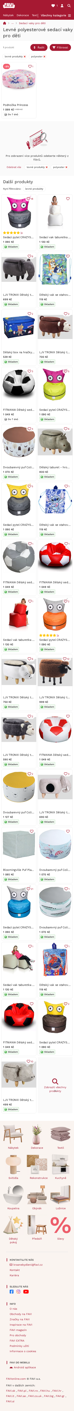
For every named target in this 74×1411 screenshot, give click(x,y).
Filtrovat (62, 47)
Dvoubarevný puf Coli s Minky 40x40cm (29, 812)
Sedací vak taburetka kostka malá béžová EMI (34, 985)
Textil (35, 15)
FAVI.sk (11, 1390)
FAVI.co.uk (35, 1396)
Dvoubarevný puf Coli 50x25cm (24, 467)
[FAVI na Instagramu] (18, 1292)
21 (32, 889)
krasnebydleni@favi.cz (28, 1264)
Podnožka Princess (15, 105)
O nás (13, 1308)
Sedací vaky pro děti (32, 23)
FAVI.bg (49, 1396)
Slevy (60, 1238)
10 (32, 1061)
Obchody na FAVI (21, 1314)
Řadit (41, 47)
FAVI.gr (60, 1396)
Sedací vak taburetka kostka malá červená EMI (34, 640)
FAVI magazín (18, 1329)
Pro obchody (18, 1335)
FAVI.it (10, 1396)
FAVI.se (22, 1396)
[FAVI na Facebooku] (11, 1292)
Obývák (37, 1208)
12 (68, 658)
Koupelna (13, 1208)
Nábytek (8, 15)
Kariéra (14, 1275)
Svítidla (13, 1177)
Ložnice (61, 1208)
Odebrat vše (14, 167)
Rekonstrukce (38, 1177)
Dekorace (23, 15)
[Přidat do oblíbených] (68, 198)
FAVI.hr (57, 1390)
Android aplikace (25, 1367)
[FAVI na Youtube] (26, 1292)
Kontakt (15, 1269)
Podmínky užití (19, 1345)
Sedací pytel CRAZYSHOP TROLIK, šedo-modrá (34, 927)
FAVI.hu (45, 1390)
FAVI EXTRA (17, 1340)
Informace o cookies (23, 1351)
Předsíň (37, 1238)
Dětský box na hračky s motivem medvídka (32, 352)
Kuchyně (60, 1177)
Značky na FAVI (20, 1319)
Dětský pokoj (13, 1240)
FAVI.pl (22, 1390)
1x (21, 232)
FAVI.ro (34, 1390)
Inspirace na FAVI (21, 1324)
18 (32, 198)
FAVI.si (10, 1401)
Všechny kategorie (53, 15)
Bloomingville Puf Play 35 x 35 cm (26, 870)
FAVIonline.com (16, 1378)
